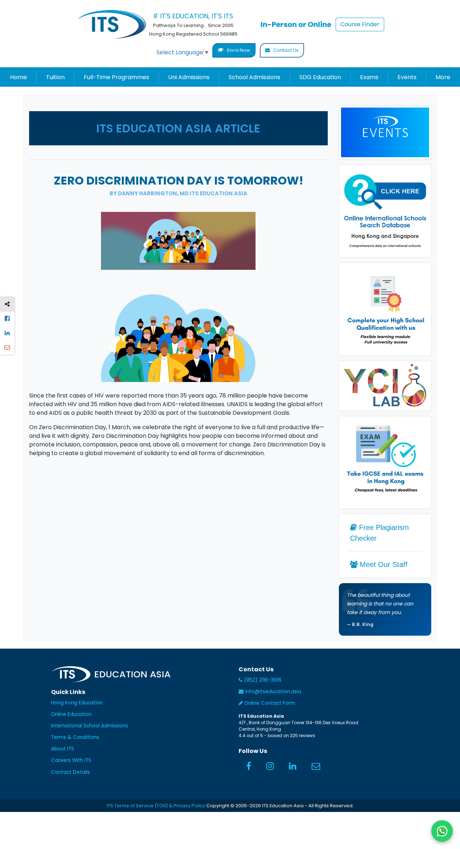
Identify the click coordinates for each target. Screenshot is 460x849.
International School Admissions (89, 725)
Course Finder (360, 24)
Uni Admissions (189, 77)
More (443, 77)
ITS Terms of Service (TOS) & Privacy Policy (156, 806)
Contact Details (70, 772)
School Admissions (254, 77)
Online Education (71, 714)
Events (407, 77)
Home (18, 77)
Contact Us (285, 50)
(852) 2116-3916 (262, 680)
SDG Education (320, 77)
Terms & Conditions (75, 737)
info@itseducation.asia (273, 691)
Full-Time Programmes (116, 77)
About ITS (62, 748)
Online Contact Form (269, 703)
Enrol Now (238, 50)
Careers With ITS (71, 760)
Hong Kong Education (77, 702)
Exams (369, 77)
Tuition (55, 77)
